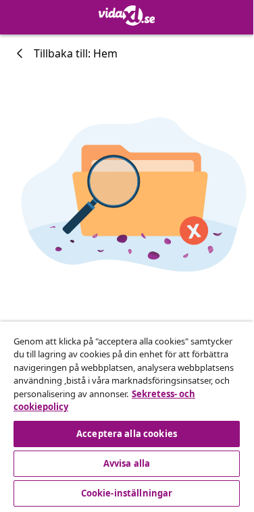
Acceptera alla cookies (126, 434)
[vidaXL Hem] (127, 15)
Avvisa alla (126, 463)
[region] (126, 416)
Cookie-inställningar (127, 493)
